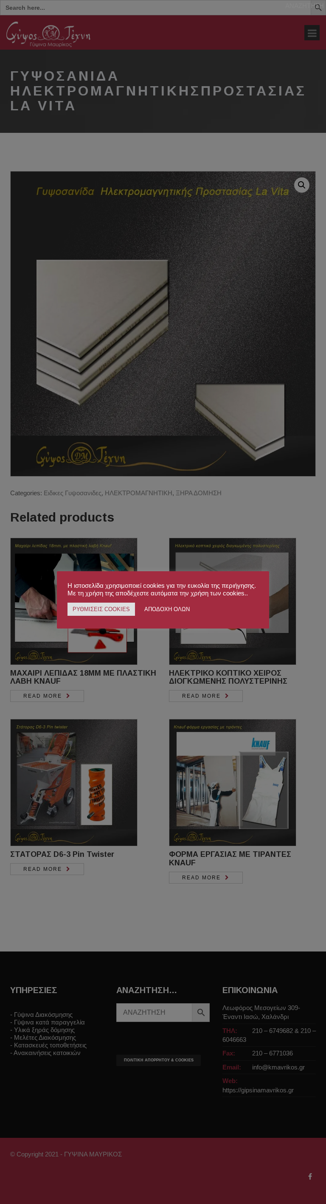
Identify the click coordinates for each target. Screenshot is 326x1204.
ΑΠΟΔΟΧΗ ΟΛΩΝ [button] (167, 609)
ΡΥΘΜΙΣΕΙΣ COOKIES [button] (101, 609)
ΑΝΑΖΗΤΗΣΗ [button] (304, 5)
